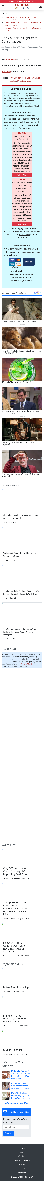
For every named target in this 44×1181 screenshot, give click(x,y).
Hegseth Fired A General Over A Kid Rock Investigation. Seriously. (14, 947)
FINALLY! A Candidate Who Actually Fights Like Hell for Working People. (20, 1095)
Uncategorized (24, 80)
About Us (22, 1152)
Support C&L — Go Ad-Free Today (22, 1)
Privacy (22, 1164)
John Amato (10, 59)
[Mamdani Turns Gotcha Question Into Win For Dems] (16, 1004)
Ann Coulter (15, 77)
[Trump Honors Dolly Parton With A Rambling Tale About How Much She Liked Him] (16, 891)
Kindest (15, 267)
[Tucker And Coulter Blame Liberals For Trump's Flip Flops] (22, 538)
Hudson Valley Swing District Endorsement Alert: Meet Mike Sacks (20, 1085)
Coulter (13, 80)
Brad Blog (6, 71)
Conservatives (33, 77)
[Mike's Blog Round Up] (16, 976)
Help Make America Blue (16, 1103)
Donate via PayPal (29, 262)
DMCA (22, 1168)
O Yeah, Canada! (12, 1049)
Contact (22, 1156)
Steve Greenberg (9, 1054)
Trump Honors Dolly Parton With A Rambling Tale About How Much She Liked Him (15, 908)
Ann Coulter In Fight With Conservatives (20, 39)
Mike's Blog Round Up (16, 987)
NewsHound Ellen (9, 878)
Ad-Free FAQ (24, 234)
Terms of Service (27, 664)
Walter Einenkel (8, 1026)
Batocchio (6, 992)
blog (23, 77)
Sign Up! (9, 1133)
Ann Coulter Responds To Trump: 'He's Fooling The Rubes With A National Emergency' (19, 632)
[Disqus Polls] (22, 697)
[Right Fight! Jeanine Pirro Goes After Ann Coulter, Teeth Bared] (22, 500)
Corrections (22, 1172)
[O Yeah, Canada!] (16, 1038)
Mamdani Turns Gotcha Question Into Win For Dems (15, 1018)
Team (22, 1148)
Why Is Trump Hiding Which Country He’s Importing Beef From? (16, 871)
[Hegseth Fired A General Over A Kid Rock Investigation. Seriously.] (16, 931)
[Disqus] (22, 751)
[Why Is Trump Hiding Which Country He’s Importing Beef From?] (16, 857)
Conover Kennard (9, 919)
